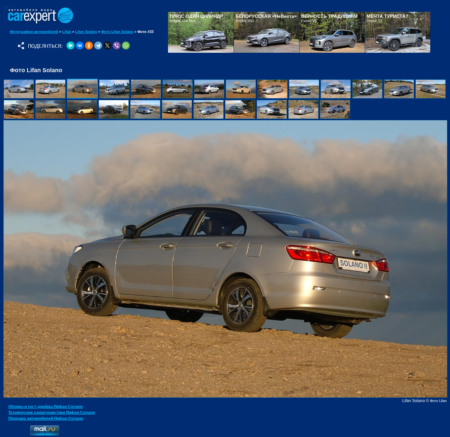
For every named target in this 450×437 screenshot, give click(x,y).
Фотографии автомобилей (34, 32)
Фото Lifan (438, 401)
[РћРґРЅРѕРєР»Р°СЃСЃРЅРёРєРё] (89, 45)
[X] (107, 45)
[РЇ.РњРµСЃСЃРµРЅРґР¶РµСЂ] (70, 45)
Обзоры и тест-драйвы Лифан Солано (45, 406)
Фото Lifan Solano (117, 32)
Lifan (66, 32)
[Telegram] (98, 45)
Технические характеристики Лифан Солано (51, 412)
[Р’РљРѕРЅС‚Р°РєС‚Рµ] (80, 45)
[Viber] (117, 45)
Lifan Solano (86, 32)
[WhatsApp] (126, 45)
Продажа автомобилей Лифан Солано (45, 418)
